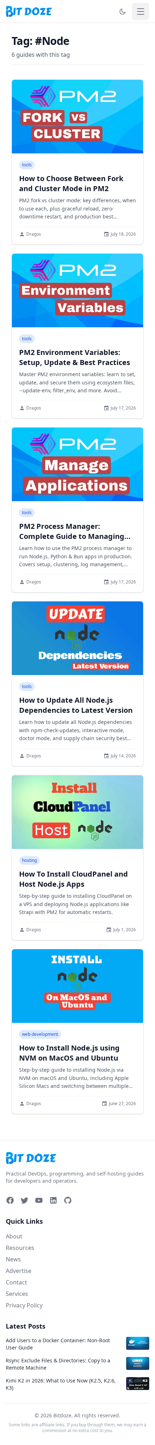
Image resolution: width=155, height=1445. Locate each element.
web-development (40, 1034)
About (14, 1236)
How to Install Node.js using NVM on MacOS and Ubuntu (69, 1053)
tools (27, 165)
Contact (16, 1282)
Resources (20, 1248)
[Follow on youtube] (39, 1200)
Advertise (18, 1271)
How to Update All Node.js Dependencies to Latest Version (76, 705)
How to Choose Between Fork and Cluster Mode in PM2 (71, 183)
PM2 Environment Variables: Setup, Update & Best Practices (74, 357)
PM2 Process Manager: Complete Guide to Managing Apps (71, 536)
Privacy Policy (24, 1305)
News (13, 1259)
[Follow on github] (67, 1200)
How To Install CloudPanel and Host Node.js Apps (73, 879)
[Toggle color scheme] (122, 11)
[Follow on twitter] (24, 1200)
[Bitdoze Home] (77, 1158)
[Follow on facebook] (10, 1200)
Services (17, 1294)
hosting (29, 860)
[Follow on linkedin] (53, 1200)
